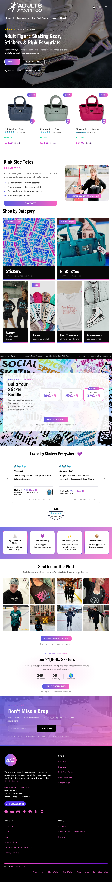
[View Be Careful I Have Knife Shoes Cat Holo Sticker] (49, 492)
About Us (8, 826)
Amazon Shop (10, 842)
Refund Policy (68, 872)
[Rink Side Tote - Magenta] (92, 109)
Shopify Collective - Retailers (18, 847)
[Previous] (7, 478)
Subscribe (47, 728)
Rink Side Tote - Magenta (87, 129)
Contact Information (100, 872)
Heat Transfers (65, 777)
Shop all (12, 62)
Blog (6, 837)
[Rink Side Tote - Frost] (56, 109)
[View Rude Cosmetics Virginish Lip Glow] (94, 492)
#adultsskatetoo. (11, 781)
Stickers (62, 767)
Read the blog (33, 62)
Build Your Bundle (56, 419)
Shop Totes (30, 203)
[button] (106, 8)
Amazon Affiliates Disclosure (72, 831)
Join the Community (56, 686)
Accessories (64, 782)
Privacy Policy (38, 872)
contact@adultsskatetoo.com (17, 787)
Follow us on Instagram (56, 638)
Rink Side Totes (65, 772)
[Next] (104, 478)
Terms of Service (83, 872)
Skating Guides (11, 852)
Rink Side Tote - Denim (14, 129)
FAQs (6, 831)
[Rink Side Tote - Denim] (20, 109)
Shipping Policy (52, 872)
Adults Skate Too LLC (18, 866)
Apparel (62, 761)
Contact (62, 826)
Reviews (62, 837)
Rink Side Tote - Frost (50, 129)
